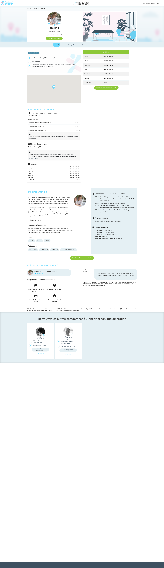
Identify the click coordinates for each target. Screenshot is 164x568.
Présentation (85, 45)
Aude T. (68, 337)
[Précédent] (25, 342)
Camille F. (42, 8)
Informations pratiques (70, 45)
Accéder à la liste (33, 158)
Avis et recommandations (102, 45)
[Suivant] (138, 342)
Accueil (29, 8)
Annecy (35, 8)
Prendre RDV (155, 3)
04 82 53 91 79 (56, 34)
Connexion (146, 3)
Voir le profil (40, 353)
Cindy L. (40, 338)
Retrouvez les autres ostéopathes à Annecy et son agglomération (82, 319)
